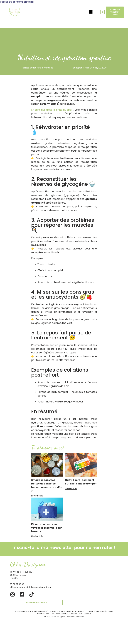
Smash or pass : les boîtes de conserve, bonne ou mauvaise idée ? (46, 485)
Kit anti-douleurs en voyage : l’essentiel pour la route (46, 528)
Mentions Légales (69, 614)
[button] (91, 12)
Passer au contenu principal (17, 2)
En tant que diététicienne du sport (52, 110)
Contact (87, 614)
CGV (80, 614)
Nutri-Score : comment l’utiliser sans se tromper (81, 481)
